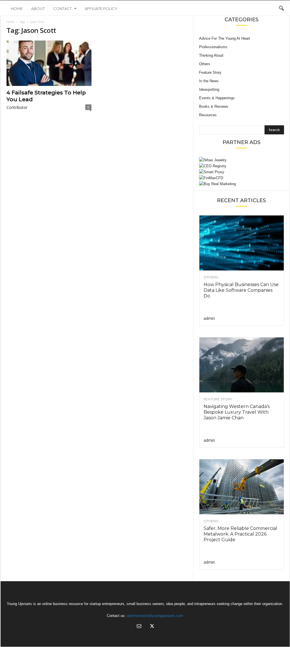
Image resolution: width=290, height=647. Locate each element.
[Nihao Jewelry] (241, 160)
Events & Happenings (217, 98)
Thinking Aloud (211, 55)
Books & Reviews (213, 106)
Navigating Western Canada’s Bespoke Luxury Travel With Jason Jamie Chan (237, 412)
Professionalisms (213, 47)
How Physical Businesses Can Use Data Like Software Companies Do (241, 290)
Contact (62, 8)
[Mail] (139, 627)
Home (17, 8)
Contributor (17, 107)
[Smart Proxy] (241, 172)
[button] (281, 8)
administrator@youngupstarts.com (155, 616)
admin (209, 318)
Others (204, 64)
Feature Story (210, 72)
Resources (208, 115)
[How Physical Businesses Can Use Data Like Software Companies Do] (241, 242)
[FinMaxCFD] (241, 178)
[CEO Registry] (241, 166)
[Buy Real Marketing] (241, 184)
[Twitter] (151, 627)
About (38, 8)
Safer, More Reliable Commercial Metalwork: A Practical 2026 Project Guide (240, 534)
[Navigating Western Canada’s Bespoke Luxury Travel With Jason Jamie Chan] (241, 364)
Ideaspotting (209, 89)
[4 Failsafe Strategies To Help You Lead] (49, 63)
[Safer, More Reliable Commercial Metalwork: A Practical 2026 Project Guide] (241, 486)
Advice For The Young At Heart (224, 38)
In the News (209, 81)
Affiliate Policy (101, 8)
